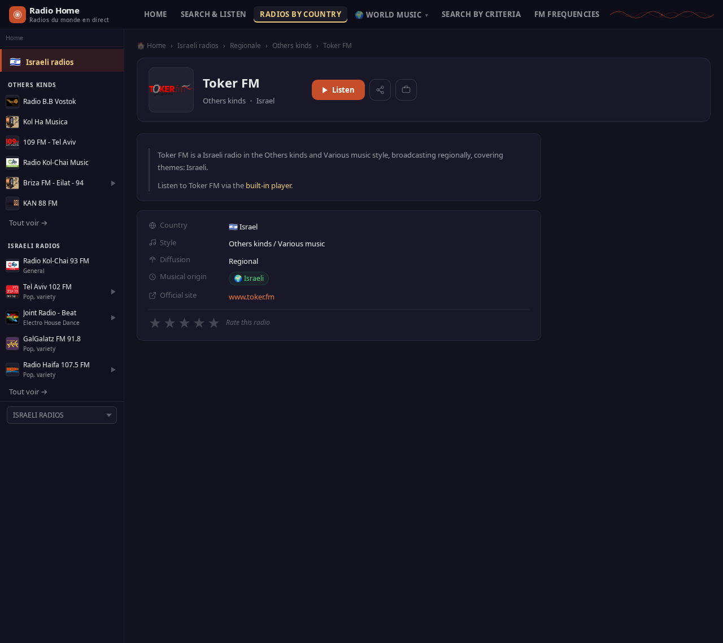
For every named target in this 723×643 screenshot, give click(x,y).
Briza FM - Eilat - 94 (53, 183)
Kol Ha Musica (45, 122)
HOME (155, 14)
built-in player (268, 185)
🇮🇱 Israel (243, 226)
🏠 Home (151, 45)
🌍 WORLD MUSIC (391, 15)
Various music (301, 243)
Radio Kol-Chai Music (56, 162)
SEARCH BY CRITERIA (481, 14)
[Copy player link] (406, 90)
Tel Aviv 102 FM (47, 287)
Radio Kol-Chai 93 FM (56, 261)
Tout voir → (28, 223)
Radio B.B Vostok (49, 101)
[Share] (380, 90)
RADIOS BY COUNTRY (300, 14)
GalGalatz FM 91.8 (52, 339)
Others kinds (292, 45)
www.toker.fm (252, 297)
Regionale (245, 45)
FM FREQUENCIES (566, 14)
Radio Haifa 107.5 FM (56, 365)
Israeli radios (49, 62)
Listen (343, 90)
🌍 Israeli (249, 278)
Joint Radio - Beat (49, 313)
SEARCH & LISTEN (214, 14)
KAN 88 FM (40, 203)
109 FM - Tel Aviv (49, 142)
